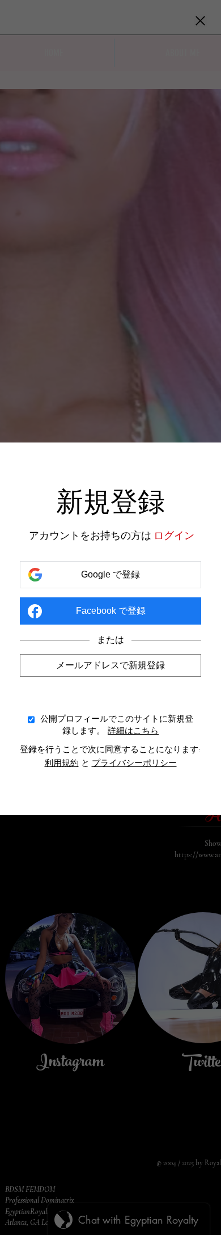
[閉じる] (200, 21)
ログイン (174, 535)
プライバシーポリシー (134, 763)
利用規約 (62, 763)
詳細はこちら (133, 730)
